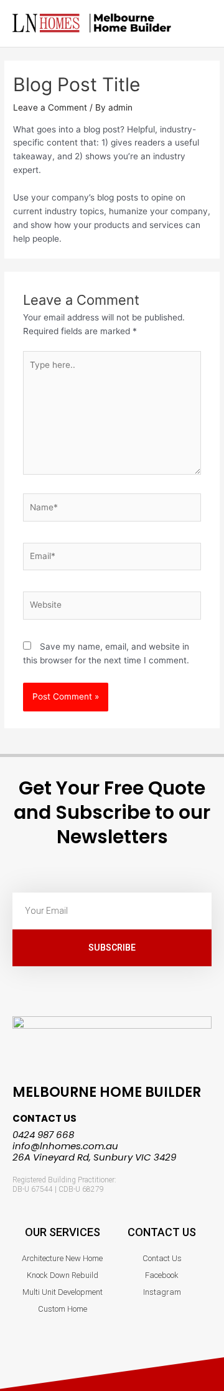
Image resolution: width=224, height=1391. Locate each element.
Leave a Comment (50, 107)
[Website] (112, 608)
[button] (203, 23)
